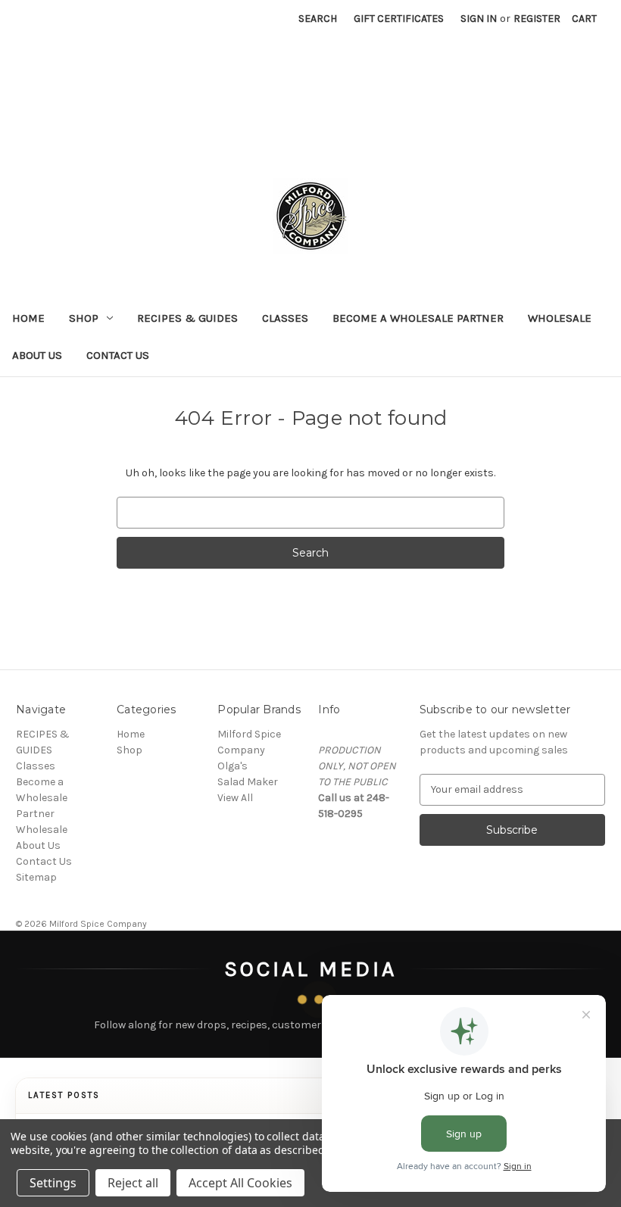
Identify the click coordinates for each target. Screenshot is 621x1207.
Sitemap (36, 877)
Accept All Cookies (240, 1182)
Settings (53, 1182)
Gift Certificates (399, 18)
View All (235, 797)
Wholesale (559, 318)
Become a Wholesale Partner (418, 318)
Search (317, 18)
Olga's (232, 765)
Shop (83, 318)
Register (536, 18)
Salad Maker (247, 781)
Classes (285, 318)
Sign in (478, 18)
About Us (37, 355)
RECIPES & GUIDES (187, 318)
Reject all (133, 1182)
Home (28, 318)
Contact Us (117, 355)
